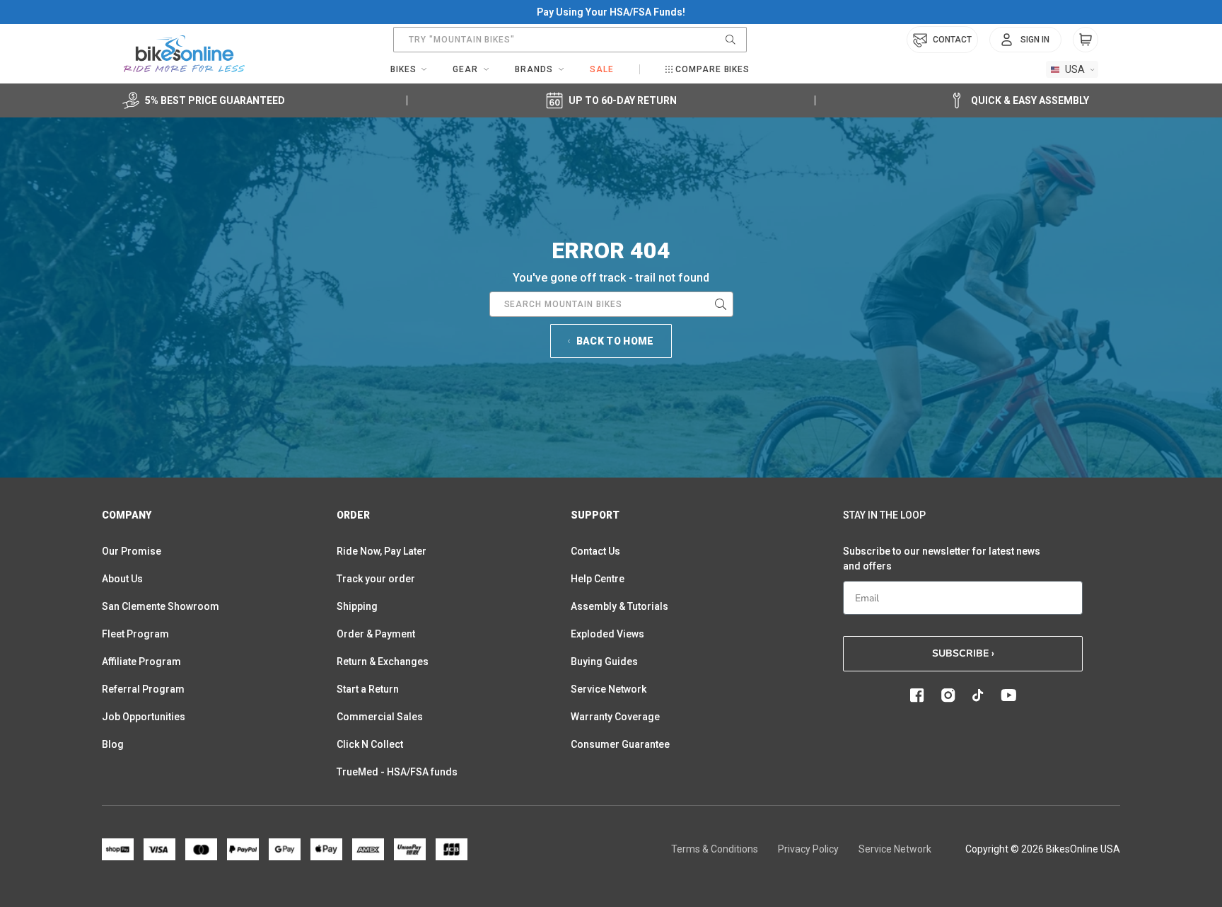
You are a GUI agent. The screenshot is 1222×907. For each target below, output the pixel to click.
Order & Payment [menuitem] (376, 634)
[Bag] (1085, 39)
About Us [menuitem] (122, 578)
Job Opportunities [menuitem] (143, 716)
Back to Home (615, 341)
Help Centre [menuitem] (597, 578)
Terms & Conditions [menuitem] (714, 849)
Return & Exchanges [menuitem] (383, 661)
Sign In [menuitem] (1034, 40)
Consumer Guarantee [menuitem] (620, 744)
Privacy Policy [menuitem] (808, 849)
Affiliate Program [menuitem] (141, 661)
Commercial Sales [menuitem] (380, 716)
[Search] (730, 39)
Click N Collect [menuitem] (370, 744)
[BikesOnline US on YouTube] (1008, 695)
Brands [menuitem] (534, 69)
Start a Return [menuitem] (368, 689)
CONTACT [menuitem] (952, 40)
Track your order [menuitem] (376, 578)
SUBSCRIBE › (963, 653)
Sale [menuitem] (602, 69)
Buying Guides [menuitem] (604, 661)
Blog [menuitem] (113, 744)
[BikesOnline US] (184, 53)
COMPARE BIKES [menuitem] (712, 69)
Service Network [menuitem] (608, 689)
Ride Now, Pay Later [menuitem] (381, 551)
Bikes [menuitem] (403, 69)
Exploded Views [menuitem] (607, 634)
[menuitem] (1025, 39)
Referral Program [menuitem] (143, 689)
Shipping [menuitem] (357, 606)
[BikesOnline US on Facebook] (917, 695)
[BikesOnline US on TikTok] (978, 695)
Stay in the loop (884, 515)
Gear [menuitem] (465, 69)
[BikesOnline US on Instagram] (948, 695)
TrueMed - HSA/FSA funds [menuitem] (397, 772)
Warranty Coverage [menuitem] (615, 716)
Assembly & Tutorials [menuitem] (619, 606)
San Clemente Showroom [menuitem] (160, 606)
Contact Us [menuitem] (595, 551)
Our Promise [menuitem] (131, 551)
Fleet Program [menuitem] (135, 634)
